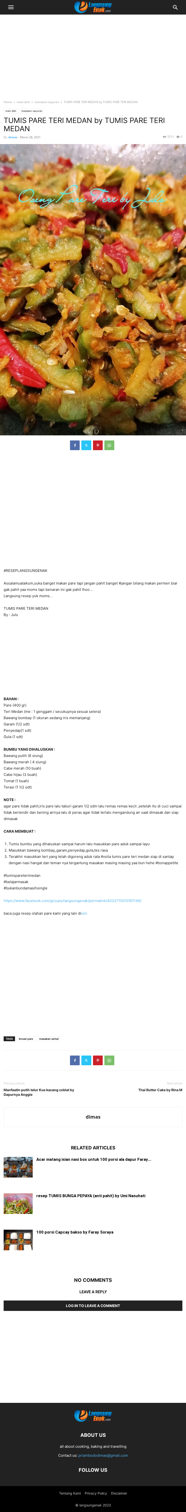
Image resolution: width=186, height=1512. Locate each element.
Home (8, 102)
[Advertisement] (93, 55)
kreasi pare (26, 1039)
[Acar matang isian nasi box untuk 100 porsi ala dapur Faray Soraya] (18, 1168)
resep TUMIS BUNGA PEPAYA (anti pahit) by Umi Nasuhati (90, 1195)
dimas (12, 137)
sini (84, 913)
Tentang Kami (70, 1493)
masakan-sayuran (47, 102)
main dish (23, 102)
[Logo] (93, 1420)
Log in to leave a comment (93, 1305)
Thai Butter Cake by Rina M (160, 1090)
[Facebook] (75, 445)
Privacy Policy (96, 1493)
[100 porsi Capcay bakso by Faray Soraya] (18, 1240)
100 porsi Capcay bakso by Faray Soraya (74, 1232)
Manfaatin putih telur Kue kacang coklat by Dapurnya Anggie (39, 1092)
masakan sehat (49, 1039)
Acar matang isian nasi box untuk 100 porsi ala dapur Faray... (93, 1159)
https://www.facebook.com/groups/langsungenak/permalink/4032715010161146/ (72, 900)
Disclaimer (119, 1493)
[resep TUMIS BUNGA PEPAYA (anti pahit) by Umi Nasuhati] (18, 1204)
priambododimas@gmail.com (103, 1455)
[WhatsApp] (109, 445)
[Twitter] (86, 445)
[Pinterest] (98, 445)
